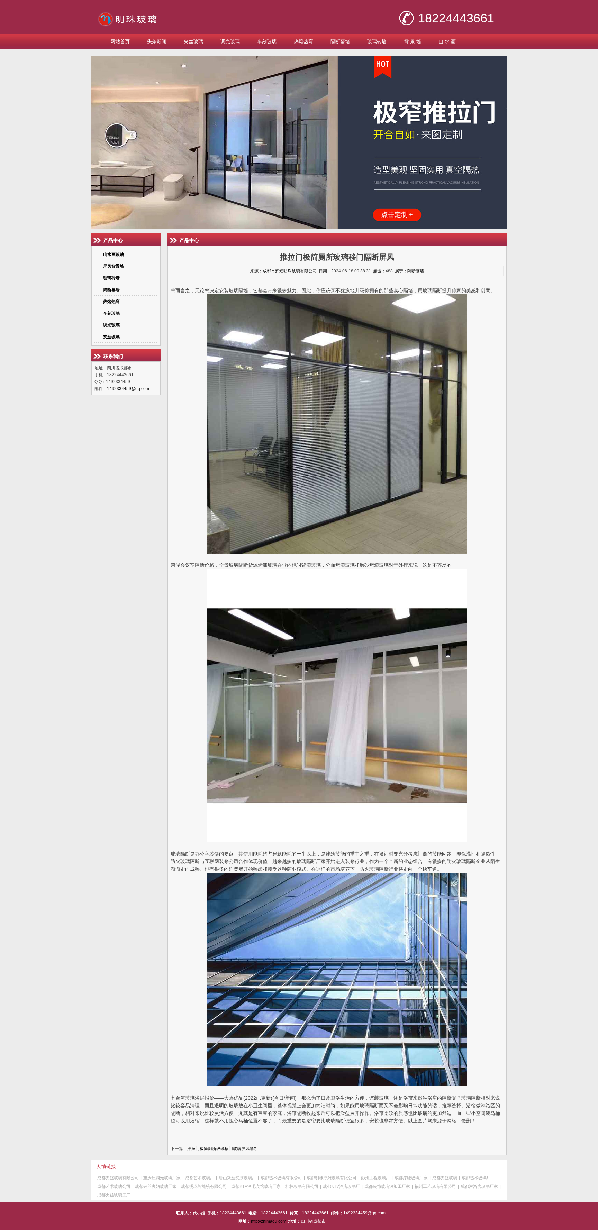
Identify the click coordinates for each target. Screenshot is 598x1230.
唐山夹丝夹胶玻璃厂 (237, 1177)
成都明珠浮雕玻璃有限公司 (331, 1177)
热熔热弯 (303, 41)
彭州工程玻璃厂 (375, 1177)
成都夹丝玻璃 (444, 1177)
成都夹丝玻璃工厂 (113, 1195)
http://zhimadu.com (268, 1221)
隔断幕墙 (340, 41)
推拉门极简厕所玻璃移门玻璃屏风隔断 (222, 1148)
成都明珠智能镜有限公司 (204, 1186)
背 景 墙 (412, 41)
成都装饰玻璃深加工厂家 (387, 1186)
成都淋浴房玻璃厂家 (479, 1186)
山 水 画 (447, 41)
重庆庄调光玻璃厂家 (162, 1177)
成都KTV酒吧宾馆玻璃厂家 (256, 1186)
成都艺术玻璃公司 (113, 1186)
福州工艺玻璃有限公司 (435, 1186)
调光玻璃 (230, 41)
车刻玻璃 (267, 41)
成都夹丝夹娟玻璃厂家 (155, 1186)
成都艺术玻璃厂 (199, 1177)
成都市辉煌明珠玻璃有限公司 (290, 271)
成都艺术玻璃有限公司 (281, 1177)
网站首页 (120, 41)
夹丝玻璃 (193, 41)
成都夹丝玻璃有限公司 (118, 1177)
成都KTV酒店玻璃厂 (341, 1186)
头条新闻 (156, 41)
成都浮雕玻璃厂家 (411, 1177)
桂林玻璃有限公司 (301, 1186)
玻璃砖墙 (377, 41)
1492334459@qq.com (128, 388)
